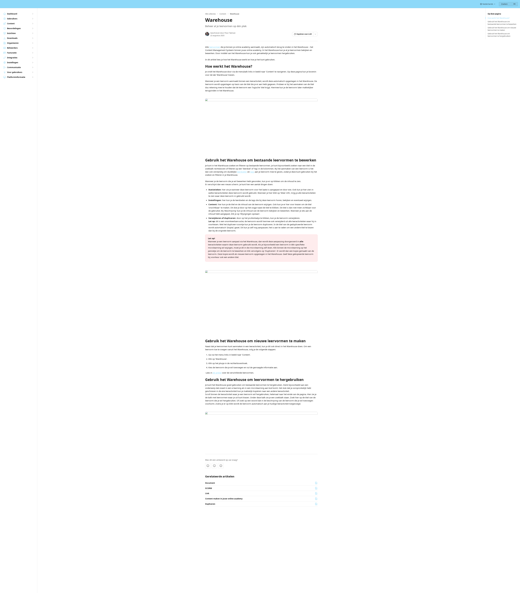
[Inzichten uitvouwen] (33, 33)
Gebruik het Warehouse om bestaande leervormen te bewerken (502, 22)
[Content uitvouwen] (33, 23)
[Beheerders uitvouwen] (33, 48)
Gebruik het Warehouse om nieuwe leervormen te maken (502, 28)
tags (252, 171)
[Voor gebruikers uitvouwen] (33, 72)
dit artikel (217, 372)
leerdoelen (242, 171)
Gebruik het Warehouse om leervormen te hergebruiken (499, 34)
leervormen (214, 47)
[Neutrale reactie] (214, 465)
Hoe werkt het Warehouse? (499, 18)
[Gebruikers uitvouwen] (33, 19)
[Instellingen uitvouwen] (33, 62)
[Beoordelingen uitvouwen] (33, 28)
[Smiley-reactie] (221, 465)
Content (223, 14)
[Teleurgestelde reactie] (208, 465)
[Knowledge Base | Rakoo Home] (2, 4)
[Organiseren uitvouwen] (33, 43)
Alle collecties (210, 14)
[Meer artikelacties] (315, 34)
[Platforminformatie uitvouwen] (33, 77)
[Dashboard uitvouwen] (33, 14)
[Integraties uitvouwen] (33, 58)
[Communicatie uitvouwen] (33, 67)
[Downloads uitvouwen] (33, 38)
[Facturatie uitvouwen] (33, 53)
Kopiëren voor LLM (304, 34)
